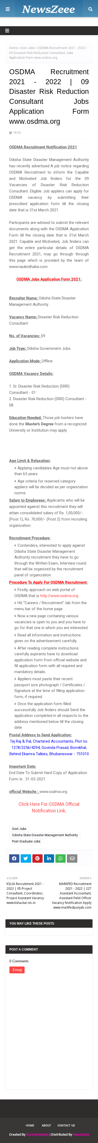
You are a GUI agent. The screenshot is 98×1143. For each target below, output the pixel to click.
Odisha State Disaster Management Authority (45, 835)
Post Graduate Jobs (26, 841)
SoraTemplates (37, 1134)
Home (13, 48)
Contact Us (66, 1125)
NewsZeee (81, 1134)
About (46, 1125)
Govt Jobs (27, 48)
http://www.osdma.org (59, 595)
